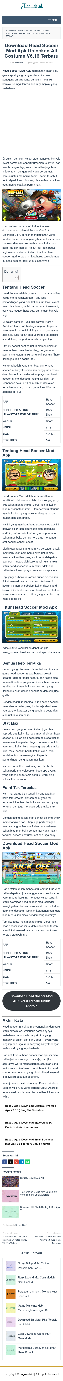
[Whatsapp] (27, 1161)
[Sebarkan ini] (4, 1161)
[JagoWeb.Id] (32, 6)
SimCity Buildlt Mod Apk (32, 1177)
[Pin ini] (16, 1161)
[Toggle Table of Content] (14, 277)
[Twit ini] (10, 1161)
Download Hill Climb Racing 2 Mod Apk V (40, 1208)
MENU (55, 20)
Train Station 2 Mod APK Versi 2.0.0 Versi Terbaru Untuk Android (38, 1193)
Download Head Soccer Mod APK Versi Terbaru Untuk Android (31, 1001)
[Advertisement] (31, 124)
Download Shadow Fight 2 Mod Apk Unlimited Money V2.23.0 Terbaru (14, 1238)
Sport (24, 1224)
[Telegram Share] (21, 1161)
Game (18, 1224)
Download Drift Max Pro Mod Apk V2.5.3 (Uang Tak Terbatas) (47, 1238)
